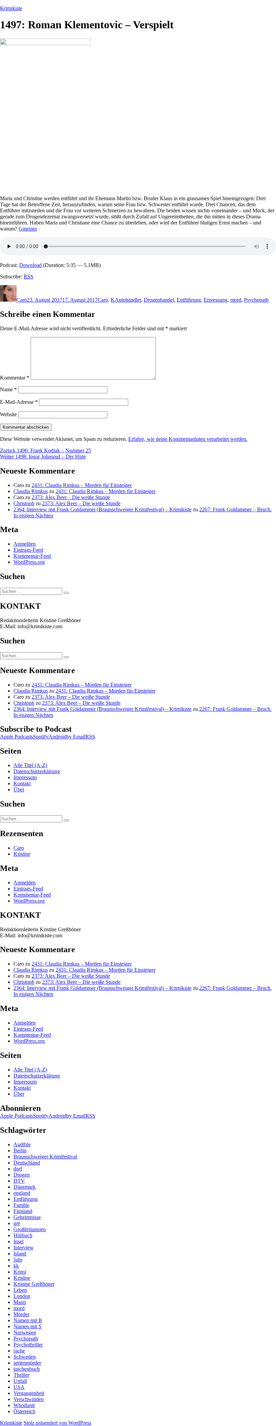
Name (8, 389)
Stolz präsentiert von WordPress (57, 1423)
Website (8, 414)
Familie (21, 1205)
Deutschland (26, 1162)
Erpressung (216, 300)
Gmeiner (28, 229)
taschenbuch (26, 1369)
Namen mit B (27, 1320)
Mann (19, 1302)
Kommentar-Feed (32, 556)
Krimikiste (11, 8)
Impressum (25, 777)
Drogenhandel (159, 300)
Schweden (24, 1357)
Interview (23, 1247)
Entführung (189, 300)
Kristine (21, 854)
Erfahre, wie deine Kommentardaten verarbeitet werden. (187, 439)
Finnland (22, 1211)
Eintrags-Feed (28, 550)
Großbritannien (29, 1229)
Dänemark (24, 1187)
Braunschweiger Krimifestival (45, 1156)
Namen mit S (27, 1326)
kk (16, 1266)
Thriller (21, 1375)
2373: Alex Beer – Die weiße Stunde (71, 497)
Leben (20, 1290)
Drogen (21, 1175)
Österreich (24, 1411)
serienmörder (27, 1363)
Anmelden (24, 544)
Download (30, 265)
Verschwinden (28, 1399)
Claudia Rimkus (30, 491)
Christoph (23, 503)
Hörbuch (22, 1235)
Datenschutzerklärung (36, 771)
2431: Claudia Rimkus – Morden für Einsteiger (82, 485)
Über (18, 789)
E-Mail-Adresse (19, 402)
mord (235, 300)
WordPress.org (29, 562)
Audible (22, 1144)
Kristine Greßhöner (34, 1284)
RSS (28, 276)
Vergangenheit (28, 1393)
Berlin (20, 1150)
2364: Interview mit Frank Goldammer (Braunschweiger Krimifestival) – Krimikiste (102, 509)
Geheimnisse (27, 1217)
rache (19, 1351)
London (21, 1296)
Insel (18, 1241)
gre (16, 1223)
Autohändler (128, 300)
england (21, 1193)
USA (19, 1387)
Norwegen (24, 1332)
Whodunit (24, 1405)
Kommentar (14, 378)
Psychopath (256, 300)
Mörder (21, 1314)
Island (19, 1253)
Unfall (20, 1381)
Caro (21, 300)
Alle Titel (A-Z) (30, 765)
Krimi (19, 1272)
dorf (17, 1169)
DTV (19, 1181)
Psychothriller (28, 1344)
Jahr (17, 1260)
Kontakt (22, 783)
